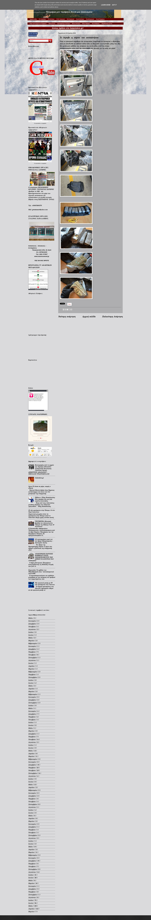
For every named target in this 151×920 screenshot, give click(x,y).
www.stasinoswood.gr (41, 256)
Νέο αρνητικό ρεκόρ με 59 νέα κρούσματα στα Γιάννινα (45, 583)
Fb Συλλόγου (51, 19)
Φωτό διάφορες (95, 23)
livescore (46, 289)
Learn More (105, 5)
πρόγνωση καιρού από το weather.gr (40, 457)
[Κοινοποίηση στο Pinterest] (71, 309)
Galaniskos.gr (39, 478)
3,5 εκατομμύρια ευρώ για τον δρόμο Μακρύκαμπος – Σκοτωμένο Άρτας (44, 541)
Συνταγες (36, 440)
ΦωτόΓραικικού (90, 19)
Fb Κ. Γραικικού (61, 19)
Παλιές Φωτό (52, 23)
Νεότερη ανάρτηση (66, 316)
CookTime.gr (44, 440)
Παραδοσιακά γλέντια (107, 23)
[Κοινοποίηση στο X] (67, 309)
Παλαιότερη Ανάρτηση (112, 316)
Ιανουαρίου (32, 621)
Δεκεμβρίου (32, 624)
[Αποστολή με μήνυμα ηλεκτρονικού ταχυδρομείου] (63, 309)
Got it (114, 5)
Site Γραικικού (70, 19)
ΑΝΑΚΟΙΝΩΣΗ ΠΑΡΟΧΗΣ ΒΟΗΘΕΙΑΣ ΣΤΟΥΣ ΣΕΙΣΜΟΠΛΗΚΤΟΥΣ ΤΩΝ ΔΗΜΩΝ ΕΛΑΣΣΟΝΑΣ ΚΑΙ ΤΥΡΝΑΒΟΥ (40, 557)
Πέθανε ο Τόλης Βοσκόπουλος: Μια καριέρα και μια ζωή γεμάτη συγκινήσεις (45, 499)
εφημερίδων (44, 123)
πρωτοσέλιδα (37, 123)
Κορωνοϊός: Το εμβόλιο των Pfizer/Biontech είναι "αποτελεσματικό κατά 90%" (41, 571)
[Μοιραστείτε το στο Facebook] (69, 309)
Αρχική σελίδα (33, 19)
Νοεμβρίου (32, 652)
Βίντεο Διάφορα (86, 23)
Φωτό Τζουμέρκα (100, 19)
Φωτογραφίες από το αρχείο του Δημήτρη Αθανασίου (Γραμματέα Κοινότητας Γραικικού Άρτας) (44, 467)
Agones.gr (42, 289)
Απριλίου (31, 666)
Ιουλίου (31, 632)
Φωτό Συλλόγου (80, 19)
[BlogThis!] (65, 309)
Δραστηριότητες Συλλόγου (63, 23)
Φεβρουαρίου (32, 643)
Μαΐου (30, 618)
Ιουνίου (31, 635)
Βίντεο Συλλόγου (76, 23)
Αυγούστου (32, 629)
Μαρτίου (31, 640)
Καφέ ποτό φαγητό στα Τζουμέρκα (38, 23)
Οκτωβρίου (32, 626)
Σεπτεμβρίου (32, 657)
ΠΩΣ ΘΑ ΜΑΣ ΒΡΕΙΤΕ (42, 260)
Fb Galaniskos (42, 19)
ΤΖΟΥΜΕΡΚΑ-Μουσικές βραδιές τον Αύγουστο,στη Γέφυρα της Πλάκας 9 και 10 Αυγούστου (44, 523)
